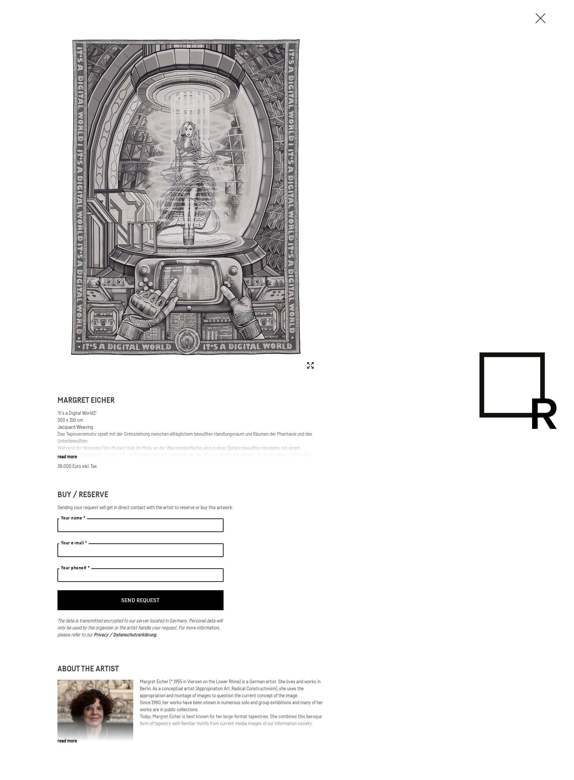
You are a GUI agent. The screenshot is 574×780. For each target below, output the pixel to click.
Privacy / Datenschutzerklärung (125, 634)
